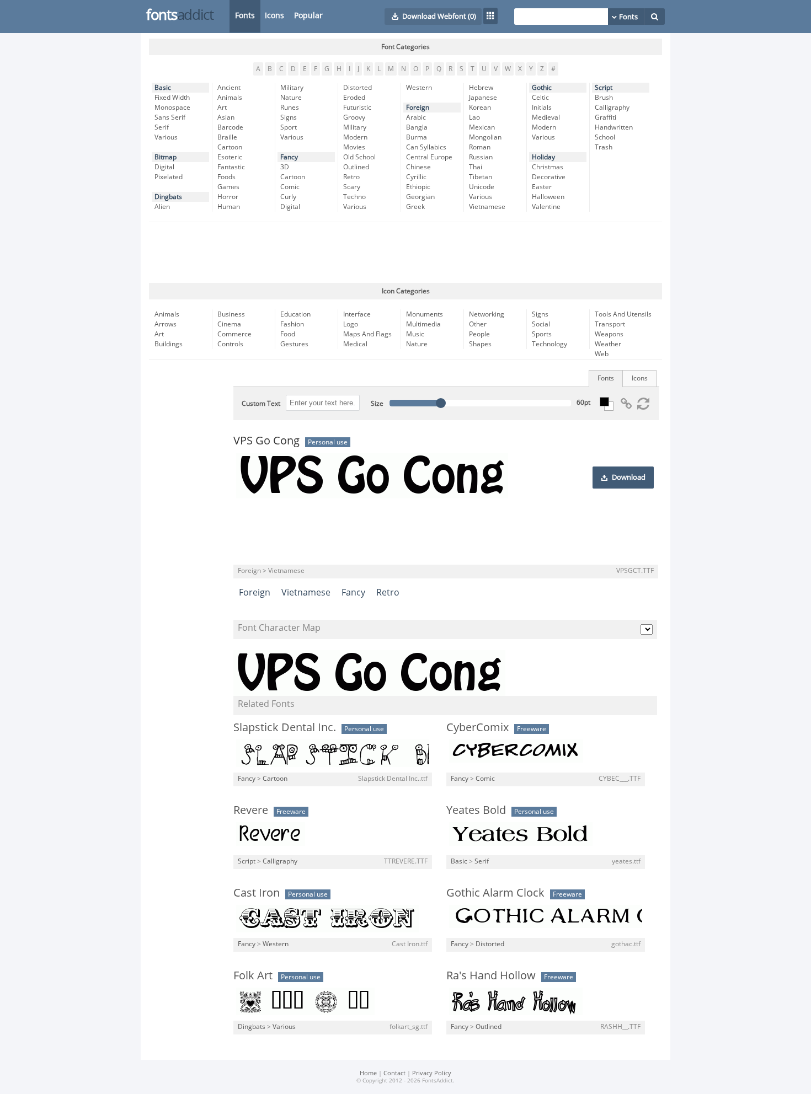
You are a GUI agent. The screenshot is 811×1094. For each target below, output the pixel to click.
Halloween (548, 197)
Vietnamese (487, 207)
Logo (350, 324)
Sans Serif (169, 117)
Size (377, 403)
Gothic (542, 88)
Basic (162, 88)
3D (284, 167)
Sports (542, 334)
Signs (288, 117)
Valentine (546, 207)
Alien (162, 207)
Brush (604, 97)
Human (228, 207)
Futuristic (357, 107)
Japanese (483, 97)
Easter (542, 187)
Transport (610, 324)
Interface (357, 314)
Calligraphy (612, 107)
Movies (354, 147)
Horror (227, 197)
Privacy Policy (431, 1073)
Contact (394, 1073)
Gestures (294, 344)
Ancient (229, 88)
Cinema (229, 324)
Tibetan (480, 177)
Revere (250, 810)
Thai (475, 167)
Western (419, 88)
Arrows (165, 324)
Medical (355, 344)
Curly (288, 197)
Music (415, 334)
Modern (355, 137)
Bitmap (165, 157)
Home (368, 1073)
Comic (290, 187)
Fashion (292, 324)
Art (222, 107)
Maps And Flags (367, 334)
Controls (230, 344)
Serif (161, 127)
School (605, 137)
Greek (415, 207)
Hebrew (481, 88)
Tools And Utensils (623, 314)
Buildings (168, 344)
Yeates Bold (476, 810)
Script (603, 88)
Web (602, 354)
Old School (359, 157)
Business (231, 314)
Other (478, 324)
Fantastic (231, 167)
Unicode (481, 187)
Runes (289, 107)
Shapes (480, 344)
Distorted (357, 88)
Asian (225, 117)
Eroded (354, 97)
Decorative (548, 177)
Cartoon (229, 147)
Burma (416, 137)
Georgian (420, 197)
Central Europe (429, 157)
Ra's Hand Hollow (491, 975)
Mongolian (485, 137)
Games (228, 187)
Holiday (543, 157)
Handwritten (614, 127)
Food (287, 334)
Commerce (234, 334)
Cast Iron (256, 892)
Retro (351, 177)
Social (541, 324)
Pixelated (168, 177)
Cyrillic (416, 177)
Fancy (289, 157)
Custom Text (261, 403)
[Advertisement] (405, 252)
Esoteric (229, 157)
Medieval (546, 117)
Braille (227, 137)
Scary (351, 187)
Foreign (417, 107)
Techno (354, 197)
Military (291, 88)
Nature (291, 97)
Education (295, 314)
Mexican (482, 127)
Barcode (230, 127)
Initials (542, 107)
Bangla (417, 127)
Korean (480, 107)
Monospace (172, 107)
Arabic (416, 117)
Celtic (540, 97)
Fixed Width (172, 97)
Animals (229, 97)
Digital (164, 167)
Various (166, 137)
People (479, 334)
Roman (479, 147)
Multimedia (423, 324)
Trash (603, 147)
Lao (474, 117)
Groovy (354, 117)
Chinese (418, 167)
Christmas (547, 167)
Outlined (356, 167)
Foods (226, 177)
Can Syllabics (426, 147)
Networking (486, 314)
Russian (481, 157)
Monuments (424, 314)
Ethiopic (418, 187)
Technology (549, 344)
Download (628, 477)
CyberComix (477, 727)
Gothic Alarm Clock (495, 892)
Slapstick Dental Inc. (284, 727)
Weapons (609, 334)
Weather (608, 344)
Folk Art (253, 975)
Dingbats (168, 197)
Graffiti (605, 117)
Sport (288, 127)
